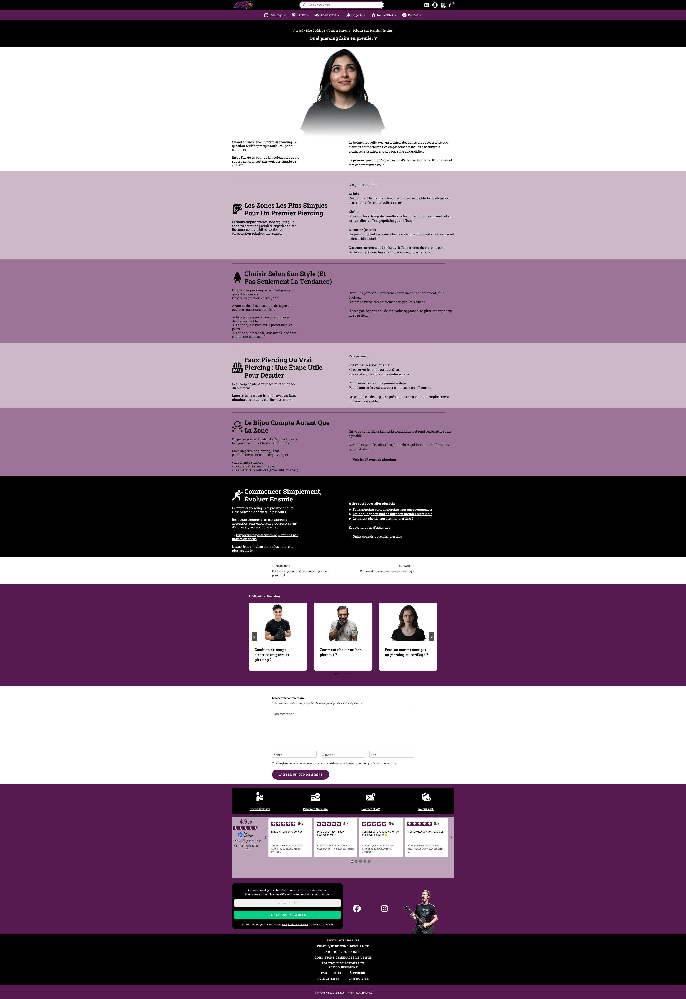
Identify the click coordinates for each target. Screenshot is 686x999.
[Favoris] (443, 5)
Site (373, 754)
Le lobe (354, 193)
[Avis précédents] (265, 837)
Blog (338, 973)
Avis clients (328, 978)
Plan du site (358, 978)
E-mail (327, 754)
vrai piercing (383, 387)
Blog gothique (315, 30)
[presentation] (278, 622)
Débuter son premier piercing (373, 30)
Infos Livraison (260, 809)
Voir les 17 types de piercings (375, 459)
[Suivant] (431, 636)
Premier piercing (338, 30)
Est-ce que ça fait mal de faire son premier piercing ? (392, 514)
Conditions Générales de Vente (343, 957)
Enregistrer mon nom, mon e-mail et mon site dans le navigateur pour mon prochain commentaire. (336, 763)
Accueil (298, 30)
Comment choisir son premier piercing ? (383, 518)
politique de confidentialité (295, 924)
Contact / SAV (370, 809)
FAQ (324, 973)
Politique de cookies (343, 952)
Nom (278, 754)
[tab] (336, 674)
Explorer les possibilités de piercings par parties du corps (265, 537)
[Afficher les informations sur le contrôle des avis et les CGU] (259, 840)
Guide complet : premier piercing (377, 536)
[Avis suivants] (451, 837)
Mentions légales (343, 940)
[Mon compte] (435, 5)
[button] (275, 15)
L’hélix (354, 211)
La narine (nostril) (362, 230)
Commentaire (284, 714)
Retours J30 (426, 809)
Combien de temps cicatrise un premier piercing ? (272, 654)
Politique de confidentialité (343, 946)
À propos (357, 973)
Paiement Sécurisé (315, 809)
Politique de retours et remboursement (343, 965)
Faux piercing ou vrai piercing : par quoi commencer (393, 509)
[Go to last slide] (254, 636)
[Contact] (426, 5)
